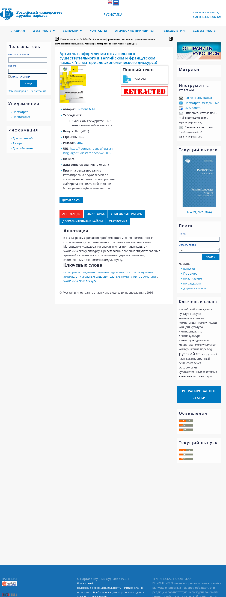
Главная (17, 30)
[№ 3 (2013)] (73, 102)
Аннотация (71, 214)
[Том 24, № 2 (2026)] (199, 206)
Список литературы (126, 214)
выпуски (189, 269)
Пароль (12, 65)
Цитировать (193, 108)
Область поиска (187, 244)
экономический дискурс (80, 281)
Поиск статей (85, 583)
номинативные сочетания (139, 276)
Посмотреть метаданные (202, 103)
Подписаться (22, 117)
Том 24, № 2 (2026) (199, 212)
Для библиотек (23, 148)
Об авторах (96, 214)
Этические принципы (134, 30)
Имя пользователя (18, 54)
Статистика (118, 221)
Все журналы (204, 30)
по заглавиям (192, 278)
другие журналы (194, 288)
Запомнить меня (20, 76)
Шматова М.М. (85, 109)
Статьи (79, 143)
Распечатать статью (198, 98)
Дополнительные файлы (82, 221)
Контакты (98, 30)
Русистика (113, 14)
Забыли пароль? (18, 91)
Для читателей (23, 138)
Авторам (19, 143)
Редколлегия (173, 30)
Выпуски (71, 30)
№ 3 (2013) (85, 39)
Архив (74, 39)
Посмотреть (21, 112)
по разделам (192, 283)
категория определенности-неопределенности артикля (101, 272)
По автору (190, 273)
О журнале (42, 30)
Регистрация (38, 91)
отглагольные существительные (98, 276)
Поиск (182, 233)
